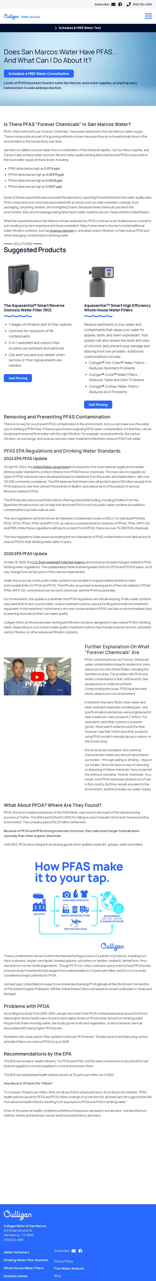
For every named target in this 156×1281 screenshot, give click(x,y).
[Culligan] (22, 17)
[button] (105, 4)
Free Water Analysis (69, 1268)
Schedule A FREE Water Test (79, 28)
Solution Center (16, 1276)
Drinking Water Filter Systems (26, 1260)
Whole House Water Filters (24, 1268)
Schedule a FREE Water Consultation (39, 73)
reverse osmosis (62, 230)
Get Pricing (18, 378)
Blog (57, 1276)
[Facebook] (120, 4)
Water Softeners (16, 1252)
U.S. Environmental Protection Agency (59, 562)
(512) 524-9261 (14, 1240)
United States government (51, 467)
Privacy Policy (63, 1261)
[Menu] (148, 16)
